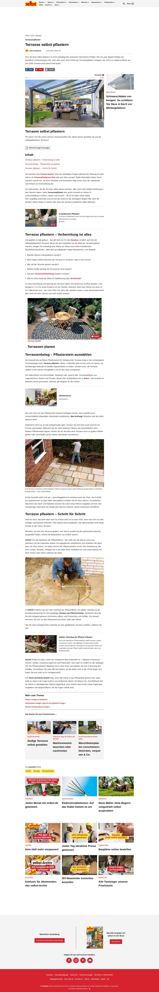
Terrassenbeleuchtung (44, 274)
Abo (56, 5)
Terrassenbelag (47, 771)
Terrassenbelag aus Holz (44, 177)
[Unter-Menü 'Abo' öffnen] (59, 5)
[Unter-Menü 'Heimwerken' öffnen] (101, 2)
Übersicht (98, 75)
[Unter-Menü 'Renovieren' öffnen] (66, 2)
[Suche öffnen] (124, 4)
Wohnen (84, 2)
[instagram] (76, 960)
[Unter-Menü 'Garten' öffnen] (45, 2)
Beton (86, 378)
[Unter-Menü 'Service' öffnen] (51, 5)
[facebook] (69, 960)
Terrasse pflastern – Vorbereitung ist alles (42, 160)
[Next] (101, 103)
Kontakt (103, 979)
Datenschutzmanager (86, 974)
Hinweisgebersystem (56, 979)
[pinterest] (83, 960)
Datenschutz (74, 974)
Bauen (50, 2)
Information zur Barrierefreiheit (103, 974)
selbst (27, 35)
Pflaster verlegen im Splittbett (36, 699)
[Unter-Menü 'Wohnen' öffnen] (88, 2)
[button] (64, 161)
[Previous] (28, 103)
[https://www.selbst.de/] (31, 3)
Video (41, 5)
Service (48, 5)
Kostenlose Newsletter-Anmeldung (49, 940)
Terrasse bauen (46, 174)
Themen (86, 979)
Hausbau (74, 240)
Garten (41, 2)
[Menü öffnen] (133, 4)
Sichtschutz (75, 278)
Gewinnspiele (95, 979)
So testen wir (79, 979)
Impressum (49, 974)
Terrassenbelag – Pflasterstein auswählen (42, 164)
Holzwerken (73, 2)
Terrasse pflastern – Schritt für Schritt (41, 168)
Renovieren (60, 2)
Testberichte (108, 2)
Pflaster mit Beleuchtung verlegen (37, 707)
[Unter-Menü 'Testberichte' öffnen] (114, 2)
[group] (64, 109)
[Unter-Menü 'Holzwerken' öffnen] (78, 2)
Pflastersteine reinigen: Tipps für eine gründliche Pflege (45, 703)
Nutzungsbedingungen (62, 974)
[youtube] (90, 960)
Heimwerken (95, 2)
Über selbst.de (68, 979)
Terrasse (38, 35)
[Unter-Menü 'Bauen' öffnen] (53, 2)
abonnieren (116, 941)
